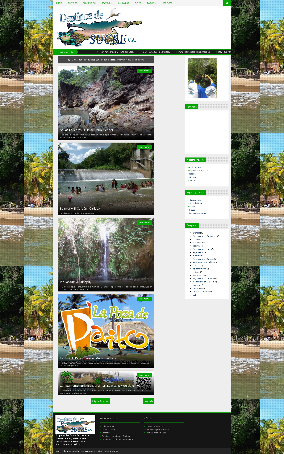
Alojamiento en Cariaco (203, 259)
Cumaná (196, 265)
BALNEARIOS (123, 3)
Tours (195, 239)
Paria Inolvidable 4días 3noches (165, 51)
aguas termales (199, 268)
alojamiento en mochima (204, 262)
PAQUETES (151, 3)
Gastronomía (195, 200)
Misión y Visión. (108, 429)
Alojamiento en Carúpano (204, 236)
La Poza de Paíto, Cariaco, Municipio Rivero (89, 358)
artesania (197, 255)
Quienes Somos (108, 426)
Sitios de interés (196, 203)
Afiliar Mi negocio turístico (157, 429)
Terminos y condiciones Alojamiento (117, 439)
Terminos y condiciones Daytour (116, 436)
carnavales (197, 288)
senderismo (198, 275)
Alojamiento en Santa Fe (203, 281)
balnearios (197, 242)
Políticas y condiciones (156, 432)
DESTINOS (72, 3)
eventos (196, 232)
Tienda (192, 180)
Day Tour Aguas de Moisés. (127, 51)
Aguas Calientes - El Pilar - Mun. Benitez (86, 130)
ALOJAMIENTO (89, 3)
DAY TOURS (107, 3)
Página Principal (100, 401)
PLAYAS (138, 3)
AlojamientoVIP (199, 252)
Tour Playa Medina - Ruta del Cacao (87, 51)
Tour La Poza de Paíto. (229, 51)
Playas (192, 210)
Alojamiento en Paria (202, 249)
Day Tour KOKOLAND (199, 51)
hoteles (196, 272)
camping (196, 285)
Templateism (96, 451)
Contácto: (106, 432)
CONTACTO (167, 3)
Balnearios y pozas (197, 213)
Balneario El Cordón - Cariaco (80, 208)
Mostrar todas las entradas (130, 59)
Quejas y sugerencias (155, 426)
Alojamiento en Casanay (203, 278)
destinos (196, 245)
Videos (192, 206)
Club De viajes (195, 167)
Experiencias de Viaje (198, 170)
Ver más (149, 401)
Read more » (144, 70)
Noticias (192, 173)
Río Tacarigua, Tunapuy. (76, 282)
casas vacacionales (201, 291)
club (194, 295)
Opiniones (193, 177)
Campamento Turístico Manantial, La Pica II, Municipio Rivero (101, 386)
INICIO (59, 3)
